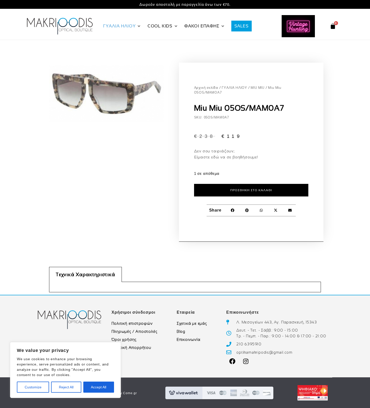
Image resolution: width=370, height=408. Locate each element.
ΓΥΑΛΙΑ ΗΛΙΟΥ (234, 88)
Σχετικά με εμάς (192, 323)
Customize (33, 387)
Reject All (66, 387)
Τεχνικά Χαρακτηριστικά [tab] (85, 274)
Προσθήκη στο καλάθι (251, 190)
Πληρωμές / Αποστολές (134, 331)
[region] (65, 370)
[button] (122, 26)
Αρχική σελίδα (206, 88)
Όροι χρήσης (124, 339)
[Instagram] (246, 361)
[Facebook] (232, 361)
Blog (181, 331)
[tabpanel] (185, 287)
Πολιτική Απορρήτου (131, 347)
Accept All (98, 387)
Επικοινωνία (188, 339)
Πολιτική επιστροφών (132, 323)
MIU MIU (258, 88)
